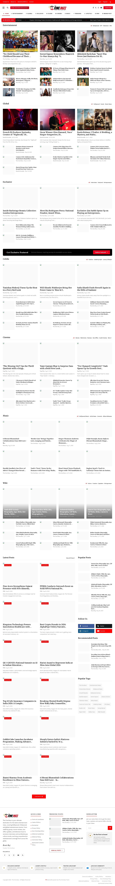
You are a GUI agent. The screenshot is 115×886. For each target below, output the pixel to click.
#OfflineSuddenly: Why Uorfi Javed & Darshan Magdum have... (100, 607)
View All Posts (70, 558)
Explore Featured (100, 252)
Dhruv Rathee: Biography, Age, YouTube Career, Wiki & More (26, 523)
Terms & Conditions (38, 819)
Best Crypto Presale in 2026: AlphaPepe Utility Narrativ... (53, 625)
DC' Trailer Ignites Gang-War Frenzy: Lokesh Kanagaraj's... (62, 391)
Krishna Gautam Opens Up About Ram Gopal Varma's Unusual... (101, 69)
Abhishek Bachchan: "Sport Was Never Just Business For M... (92, 55)
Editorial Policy (36, 837)
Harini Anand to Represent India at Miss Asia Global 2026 (56, 664)
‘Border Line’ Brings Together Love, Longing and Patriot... (42, 440)
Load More (38, 796)
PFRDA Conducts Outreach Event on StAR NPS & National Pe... (56, 587)
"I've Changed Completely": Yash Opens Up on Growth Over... (92, 367)
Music (68, 13)
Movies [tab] (78, 338)
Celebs (50, 13)
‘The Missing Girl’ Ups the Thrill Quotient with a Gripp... (18, 367)
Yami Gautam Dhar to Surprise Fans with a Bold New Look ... (56, 367)
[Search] (7, 7)
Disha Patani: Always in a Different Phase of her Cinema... (100, 79)
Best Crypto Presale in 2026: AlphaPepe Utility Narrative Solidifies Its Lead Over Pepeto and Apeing (78, 20)
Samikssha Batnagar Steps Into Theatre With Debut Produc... (63, 90)
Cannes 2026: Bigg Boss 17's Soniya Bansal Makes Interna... (63, 147)
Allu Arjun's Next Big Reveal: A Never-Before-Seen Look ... (25, 402)
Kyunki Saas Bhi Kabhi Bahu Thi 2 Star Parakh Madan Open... (26, 313)
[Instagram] (98, 8)
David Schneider (7, 137)
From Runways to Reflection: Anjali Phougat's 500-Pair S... (25, 303)
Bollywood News (97, 689)
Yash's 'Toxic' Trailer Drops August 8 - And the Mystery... (62, 402)
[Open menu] (3, 7)
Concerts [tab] (99, 416)
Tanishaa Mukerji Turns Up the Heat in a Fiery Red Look (20, 289)
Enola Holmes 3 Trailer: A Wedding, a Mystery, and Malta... (94, 133)
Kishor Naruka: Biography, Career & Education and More (100, 533)
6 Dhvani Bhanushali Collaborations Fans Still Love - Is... (15, 441)
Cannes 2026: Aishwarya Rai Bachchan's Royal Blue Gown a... (26, 158)
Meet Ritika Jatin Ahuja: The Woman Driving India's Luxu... (25, 226)
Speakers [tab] (100, 483)
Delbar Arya (92, 712)
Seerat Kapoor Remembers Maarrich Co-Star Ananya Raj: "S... (57, 55)
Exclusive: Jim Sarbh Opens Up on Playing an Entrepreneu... (92, 212)
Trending (78, 13)
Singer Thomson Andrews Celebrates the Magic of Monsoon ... (69, 441)
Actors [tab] (90, 483)
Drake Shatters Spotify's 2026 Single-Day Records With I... (62, 158)
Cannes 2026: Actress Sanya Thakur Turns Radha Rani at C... (100, 147)
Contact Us (6, 2)
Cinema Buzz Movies (84, 689)
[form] (110, 828)
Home (7, 13)
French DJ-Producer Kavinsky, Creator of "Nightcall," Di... (17, 133)
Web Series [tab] (83, 338)
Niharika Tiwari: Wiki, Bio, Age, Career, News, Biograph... (101, 595)
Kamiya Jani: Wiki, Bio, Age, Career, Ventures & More (99, 544)
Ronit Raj (42, 59)
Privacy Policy (36, 828)
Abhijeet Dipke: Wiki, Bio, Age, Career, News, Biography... (100, 575)
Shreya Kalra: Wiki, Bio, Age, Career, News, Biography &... (42, 512)
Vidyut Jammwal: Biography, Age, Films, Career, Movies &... (101, 523)
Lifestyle (89, 13)
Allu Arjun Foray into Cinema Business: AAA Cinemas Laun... (100, 381)
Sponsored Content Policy (38, 844)
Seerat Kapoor (94, 696)
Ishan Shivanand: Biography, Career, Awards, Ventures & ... (62, 523)
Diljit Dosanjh (101, 712)
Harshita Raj (6, 292)
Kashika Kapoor (83, 696)
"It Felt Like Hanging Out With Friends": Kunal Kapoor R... (25, 90)
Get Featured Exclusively (20, 7)
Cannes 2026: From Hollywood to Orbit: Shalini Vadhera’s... (101, 226)
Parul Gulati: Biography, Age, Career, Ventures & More (62, 533)
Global (30, 13)
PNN (4, 591)
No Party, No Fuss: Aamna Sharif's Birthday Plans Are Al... (27, 323)
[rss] (22, 855)
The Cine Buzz (6, 59)
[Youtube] (18, 855)
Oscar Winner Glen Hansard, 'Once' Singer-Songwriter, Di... (56, 133)
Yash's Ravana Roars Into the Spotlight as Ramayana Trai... (25, 391)
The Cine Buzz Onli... (96, 649)
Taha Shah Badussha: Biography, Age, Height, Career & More (26, 533)
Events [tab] (102, 104)
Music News (91, 708)
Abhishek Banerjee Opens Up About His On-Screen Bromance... (62, 382)
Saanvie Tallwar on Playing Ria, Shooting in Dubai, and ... (100, 323)
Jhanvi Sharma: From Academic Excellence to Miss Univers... (17, 779)
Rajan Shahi (82, 712)
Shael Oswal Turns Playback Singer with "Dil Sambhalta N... (70, 469)
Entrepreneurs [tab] (108, 182)
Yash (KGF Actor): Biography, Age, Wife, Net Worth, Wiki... (14, 512)
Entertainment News (95, 685)
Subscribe (108, 7)
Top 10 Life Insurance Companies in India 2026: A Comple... (19, 702)
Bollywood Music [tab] (84, 416)
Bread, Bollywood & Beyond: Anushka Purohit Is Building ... (63, 226)
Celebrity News (97, 704)
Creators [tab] (95, 483)
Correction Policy (37, 840)
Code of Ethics (36, 822)
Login (99, 2)
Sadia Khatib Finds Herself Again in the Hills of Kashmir (94, 289)
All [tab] (91, 25)
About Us (13, 2)
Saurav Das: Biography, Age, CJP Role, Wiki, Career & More (99, 512)
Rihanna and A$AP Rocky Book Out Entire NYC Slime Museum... (100, 158)
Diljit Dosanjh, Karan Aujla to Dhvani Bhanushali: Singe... (97, 440)
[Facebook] (93, 8)
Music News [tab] (108, 104)
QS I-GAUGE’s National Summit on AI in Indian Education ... (20, 664)
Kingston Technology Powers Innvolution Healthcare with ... (17, 625)
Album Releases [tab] (107, 416)
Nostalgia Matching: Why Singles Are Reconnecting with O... (101, 646)
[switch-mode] (110, 2)
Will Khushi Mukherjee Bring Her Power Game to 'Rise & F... (56, 289)
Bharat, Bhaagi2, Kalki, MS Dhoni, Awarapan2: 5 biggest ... (27, 79)
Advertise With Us (22, 2)
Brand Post (108, 13)
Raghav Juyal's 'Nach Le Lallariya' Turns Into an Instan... (98, 469)
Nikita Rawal (94, 700)
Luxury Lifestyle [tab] (107, 259)
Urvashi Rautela (83, 693)
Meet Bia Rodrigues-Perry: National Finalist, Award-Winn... (57, 212)
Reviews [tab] (89, 338)
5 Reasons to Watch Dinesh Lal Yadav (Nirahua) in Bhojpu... (26, 381)
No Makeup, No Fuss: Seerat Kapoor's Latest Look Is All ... (62, 323)
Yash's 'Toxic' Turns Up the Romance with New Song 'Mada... (43, 469)
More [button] (109, 338)
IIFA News (107, 704)
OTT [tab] (101, 25)
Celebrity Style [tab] (98, 259)
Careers (31, 2)
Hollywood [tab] (97, 104)
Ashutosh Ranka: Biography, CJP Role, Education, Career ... (68, 512)
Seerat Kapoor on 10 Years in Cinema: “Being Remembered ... (63, 303)
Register (105, 2)
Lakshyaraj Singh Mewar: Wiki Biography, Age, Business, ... (63, 544)
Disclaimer (35, 825)
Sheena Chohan (106, 696)
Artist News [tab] (93, 416)
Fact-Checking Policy (38, 831)
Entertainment (18, 13)
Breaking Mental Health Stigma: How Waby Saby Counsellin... (55, 702)
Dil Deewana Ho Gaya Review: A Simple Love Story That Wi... (100, 391)
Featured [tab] (100, 182)
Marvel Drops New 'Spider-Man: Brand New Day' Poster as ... (26, 168)
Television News (83, 700)
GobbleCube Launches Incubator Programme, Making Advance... (18, 740)
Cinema (60, 13)
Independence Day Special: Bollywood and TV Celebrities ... (63, 79)
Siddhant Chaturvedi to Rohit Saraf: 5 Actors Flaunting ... (99, 303)
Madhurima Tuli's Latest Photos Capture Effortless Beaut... (63, 313)
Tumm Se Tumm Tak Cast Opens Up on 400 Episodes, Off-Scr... (101, 90)
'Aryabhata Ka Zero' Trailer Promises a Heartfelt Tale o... (99, 402)
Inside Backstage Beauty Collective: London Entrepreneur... (19, 212)
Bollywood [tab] (96, 25)
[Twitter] (9, 855)
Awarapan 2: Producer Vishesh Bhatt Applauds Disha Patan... (26, 69)
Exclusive (40, 13)
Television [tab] (106, 25)
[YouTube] (101, 8)
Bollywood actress (95, 693)
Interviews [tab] (94, 182)
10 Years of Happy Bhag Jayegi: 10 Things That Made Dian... (64, 69)
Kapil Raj (5, 371)
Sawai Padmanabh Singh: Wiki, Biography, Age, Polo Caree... (26, 544)
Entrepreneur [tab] (108, 483)
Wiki (98, 13)
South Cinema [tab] (103, 338)
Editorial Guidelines (38, 834)
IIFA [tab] (111, 25)
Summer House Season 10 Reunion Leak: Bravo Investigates (24, 148)
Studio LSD (82, 708)
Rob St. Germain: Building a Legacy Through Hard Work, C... (26, 236)
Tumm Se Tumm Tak (84, 704)
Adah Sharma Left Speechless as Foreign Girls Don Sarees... (101, 665)
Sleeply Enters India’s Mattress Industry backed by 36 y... (54, 740)
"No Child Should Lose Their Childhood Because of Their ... (17, 55)
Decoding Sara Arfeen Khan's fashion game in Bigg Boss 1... (101, 655)
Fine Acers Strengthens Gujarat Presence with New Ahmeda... (17, 587)
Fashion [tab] (91, 259)
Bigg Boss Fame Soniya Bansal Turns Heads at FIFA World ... (100, 313)
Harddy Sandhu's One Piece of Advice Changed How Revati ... (14, 469)
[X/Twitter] (95, 8)
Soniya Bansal (101, 708)
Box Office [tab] (95, 338)
